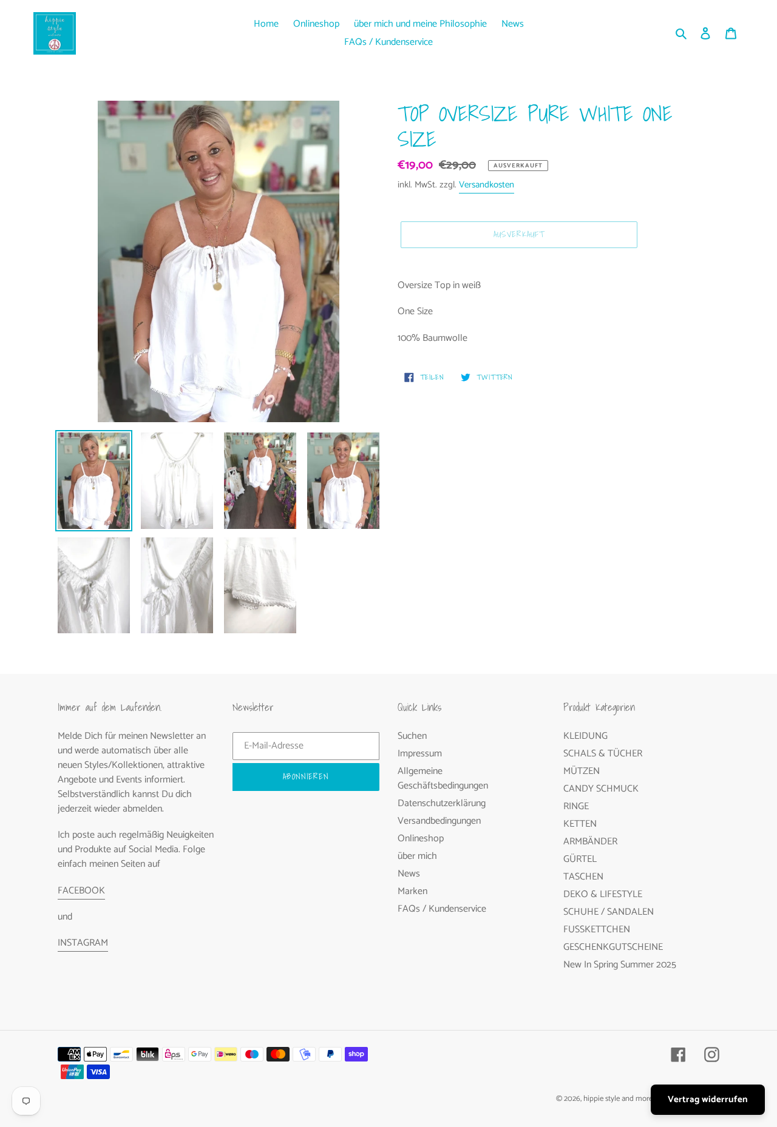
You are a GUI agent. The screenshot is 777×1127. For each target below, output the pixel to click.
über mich (417, 856)
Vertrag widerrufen (708, 1099)
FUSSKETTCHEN (596, 929)
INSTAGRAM (83, 943)
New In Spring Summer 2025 (619, 965)
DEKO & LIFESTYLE (602, 894)
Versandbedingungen (439, 821)
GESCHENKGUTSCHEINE (613, 947)
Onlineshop (421, 838)
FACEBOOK (81, 891)
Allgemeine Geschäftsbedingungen (443, 778)
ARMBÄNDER (590, 841)
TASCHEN (583, 877)
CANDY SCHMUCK (601, 789)
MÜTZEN (581, 771)
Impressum (420, 753)
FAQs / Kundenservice (442, 909)
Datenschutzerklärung (442, 803)
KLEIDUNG (585, 736)
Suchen (412, 736)
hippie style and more (618, 1098)
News (409, 874)
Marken (412, 891)
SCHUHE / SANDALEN (608, 912)
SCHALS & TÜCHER (602, 753)
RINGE (576, 806)
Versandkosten (486, 184)
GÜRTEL (580, 859)
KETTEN (580, 824)
